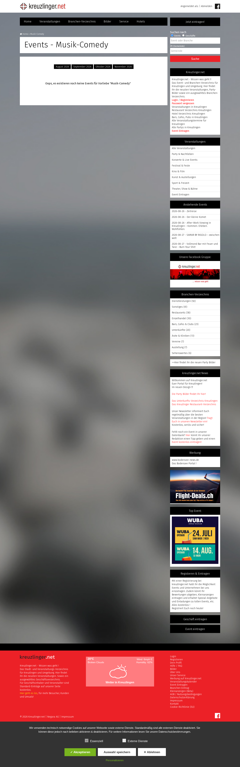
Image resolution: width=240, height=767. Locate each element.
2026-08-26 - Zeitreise (184, 211)
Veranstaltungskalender (183, 682)
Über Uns (175, 672)
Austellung (178, 347)
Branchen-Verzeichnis (82, 21)
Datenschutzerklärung (182, 697)
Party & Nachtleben (183, 154)
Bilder (107, 21)
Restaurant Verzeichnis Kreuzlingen (191, 110)
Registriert (177, 608)
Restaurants (178, 313)
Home (27, 21)
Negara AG (53, 717)
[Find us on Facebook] (217, 6)
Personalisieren (115, 760)
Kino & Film (178, 171)
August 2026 (62, 67)
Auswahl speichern (117, 752)
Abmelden (206, 6)
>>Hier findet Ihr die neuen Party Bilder (193, 362)
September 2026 (82, 67)
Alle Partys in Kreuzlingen (186, 127)
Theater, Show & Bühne (185, 189)
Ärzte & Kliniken (181, 336)
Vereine (176, 341)
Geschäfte (190, 36)
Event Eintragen (180, 131)
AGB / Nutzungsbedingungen (186, 694)
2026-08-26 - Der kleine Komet (189, 217)
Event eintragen (195, 629)
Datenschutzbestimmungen (174, 731)
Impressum (176, 700)
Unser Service (178, 675)
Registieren (176, 659)
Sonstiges (177, 307)
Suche (195, 58)
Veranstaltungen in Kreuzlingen (189, 107)
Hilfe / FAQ (176, 666)
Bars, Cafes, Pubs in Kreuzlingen (189, 117)
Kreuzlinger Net (43, 6)
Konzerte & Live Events (184, 160)
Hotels (141, 21)
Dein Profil (176, 663)
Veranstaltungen (50, 21)
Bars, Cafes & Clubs (183, 324)
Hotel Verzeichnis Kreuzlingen (188, 114)
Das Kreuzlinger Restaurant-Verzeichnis (194, 404)
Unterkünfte (178, 330)
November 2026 (123, 67)
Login (175, 100)
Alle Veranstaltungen (183, 148)
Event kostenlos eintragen (186, 442)
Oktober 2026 (103, 67)
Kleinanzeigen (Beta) (181, 691)
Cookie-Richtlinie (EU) (182, 707)
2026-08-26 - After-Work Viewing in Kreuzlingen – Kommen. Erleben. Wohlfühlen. (191, 226)
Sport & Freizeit (180, 183)
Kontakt (174, 704)
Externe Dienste (138, 741)
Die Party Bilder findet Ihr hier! (189, 394)
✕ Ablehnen (152, 752)
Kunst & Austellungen (184, 177)
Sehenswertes (180, 353)
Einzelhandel (179, 318)
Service (124, 21)
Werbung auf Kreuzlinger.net (185, 678)
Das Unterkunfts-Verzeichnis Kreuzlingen (195, 401)
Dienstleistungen (181, 301)
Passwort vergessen (183, 103)
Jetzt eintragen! (195, 22)
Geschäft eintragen (195, 619)
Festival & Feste (181, 166)
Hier (188, 435)
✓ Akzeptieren (80, 752)
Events (177, 36)
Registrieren (187, 100)
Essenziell (96, 741)
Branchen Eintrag (179, 688)
